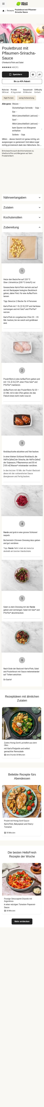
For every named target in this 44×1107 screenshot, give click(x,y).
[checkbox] (3, 67)
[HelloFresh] (22, 4)
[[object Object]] (32, 74)
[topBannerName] (22, 19)
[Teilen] (39, 74)
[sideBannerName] (22, 175)
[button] (22, 207)
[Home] (3, 11)
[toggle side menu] (3, 3)
